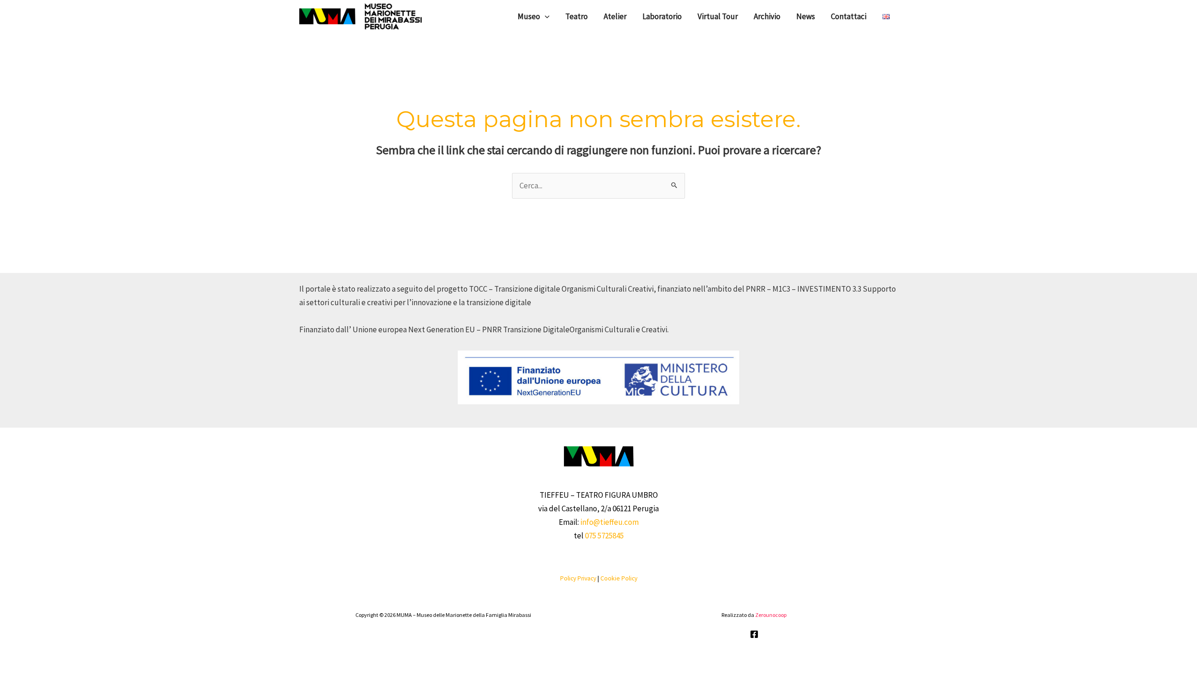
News (805, 16)
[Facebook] (754, 634)
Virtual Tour (718, 16)
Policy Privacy (578, 578)
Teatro (576, 16)
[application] (544, 16)
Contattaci (848, 16)
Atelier (615, 16)
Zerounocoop (770, 614)
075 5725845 (604, 535)
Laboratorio (662, 16)
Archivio (767, 16)
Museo (529, 16)
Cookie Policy (618, 578)
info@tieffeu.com (609, 522)
